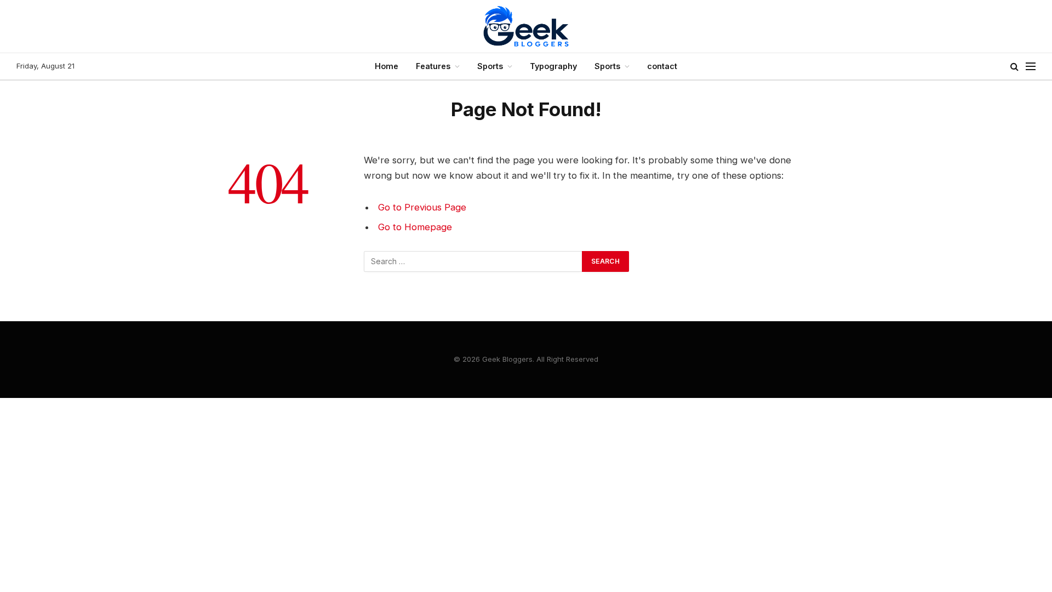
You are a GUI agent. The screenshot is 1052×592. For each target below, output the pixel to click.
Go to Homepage (415, 226)
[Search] (1014, 66)
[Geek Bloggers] (526, 26)
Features (433, 66)
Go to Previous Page (422, 207)
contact (662, 66)
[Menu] (1031, 66)
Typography (553, 66)
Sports (490, 66)
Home (386, 66)
